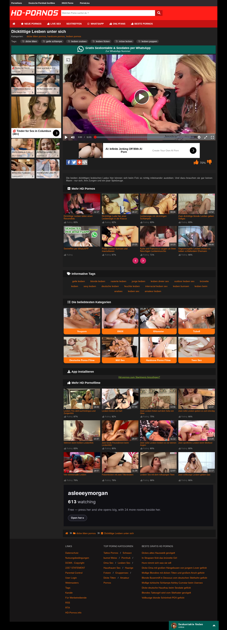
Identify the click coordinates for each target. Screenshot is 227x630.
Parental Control (73, 572)
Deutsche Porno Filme (82, 360)
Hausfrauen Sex (112, 567)
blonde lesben (97, 281)
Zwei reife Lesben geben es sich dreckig (196, 411)
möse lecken (125, 41)
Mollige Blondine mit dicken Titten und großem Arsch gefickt (173, 572)
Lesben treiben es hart (112, 411)
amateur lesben (153, 291)
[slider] (78, 127)
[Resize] (205, 137)
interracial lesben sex (156, 286)
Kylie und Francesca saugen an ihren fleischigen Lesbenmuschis (158, 249)
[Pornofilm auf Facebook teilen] (68, 162)
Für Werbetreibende (76, 597)
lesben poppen (149, 41)
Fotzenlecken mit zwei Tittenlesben (117, 475)
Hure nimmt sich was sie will (156, 562)
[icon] (14, 24)
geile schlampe (54, 41)
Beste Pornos (143, 23)
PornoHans (16, 3)
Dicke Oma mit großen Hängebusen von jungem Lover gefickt (174, 567)
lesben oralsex (79, 41)
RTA (67, 607)
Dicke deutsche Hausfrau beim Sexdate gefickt (166, 587)
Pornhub (125, 557)
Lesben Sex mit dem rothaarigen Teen (157, 475)
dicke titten (31, 41)
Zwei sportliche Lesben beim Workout (195, 443)
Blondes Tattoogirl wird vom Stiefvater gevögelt (166, 592)
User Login (71, 577)
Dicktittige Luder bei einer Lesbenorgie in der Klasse (114, 217)
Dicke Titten (110, 577)
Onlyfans (118, 23)
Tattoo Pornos (111, 553)
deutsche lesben (110, 286)
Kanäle (69, 592)
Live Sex (55, 23)
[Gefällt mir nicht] (209, 163)
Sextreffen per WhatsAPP (76, 248)
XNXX (120, 331)
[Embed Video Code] (84, 162)
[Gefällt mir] (196, 163)
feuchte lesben (132, 286)
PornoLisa (85, 3)
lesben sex (133, 291)
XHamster (158, 331)
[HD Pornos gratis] (34, 18)
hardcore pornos (56, 36)
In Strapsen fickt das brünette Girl (159, 557)
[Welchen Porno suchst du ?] (159, 13)
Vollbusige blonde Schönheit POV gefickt (163, 597)
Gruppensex (121, 572)
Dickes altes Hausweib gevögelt (158, 553)
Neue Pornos (32, 23)
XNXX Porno (67, 3)
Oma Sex (108, 562)
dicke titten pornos (36, 36)
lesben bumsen (181, 286)
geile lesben (78, 281)
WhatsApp (97, 23)
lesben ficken (102, 41)
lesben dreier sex (160, 281)
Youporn (82, 331)
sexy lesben (90, 286)
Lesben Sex (124, 562)
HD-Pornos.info (73, 612)
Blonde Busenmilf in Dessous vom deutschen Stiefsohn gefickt (174, 577)
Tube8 (196, 331)
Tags (67, 587)
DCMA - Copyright (74, 562)
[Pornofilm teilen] (79, 162)
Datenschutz (71, 553)
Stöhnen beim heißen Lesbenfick (78, 443)
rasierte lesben (118, 281)
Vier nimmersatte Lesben (75, 475)
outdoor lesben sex (184, 281)
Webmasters (72, 582)
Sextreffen (74, 23)
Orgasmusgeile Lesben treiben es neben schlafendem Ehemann (194, 249)
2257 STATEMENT (75, 567)
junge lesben (138, 281)
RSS (67, 602)
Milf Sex (120, 360)
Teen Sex (196, 360)
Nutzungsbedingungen (77, 557)
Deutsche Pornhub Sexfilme (42, 3)
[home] (67, 533)
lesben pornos (73, 36)
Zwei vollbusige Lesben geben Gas (194, 475)
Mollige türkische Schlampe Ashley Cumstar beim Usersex (172, 582)
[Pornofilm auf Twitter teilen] (74, 162)
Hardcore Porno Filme (158, 360)
